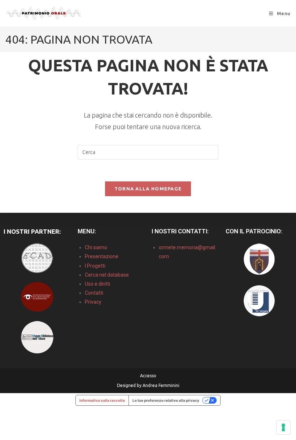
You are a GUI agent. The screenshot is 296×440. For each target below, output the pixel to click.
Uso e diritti (97, 284)
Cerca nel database (107, 275)
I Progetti (95, 266)
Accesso (148, 375)
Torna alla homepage (148, 188)
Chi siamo (96, 247)
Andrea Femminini (161, 385)
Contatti (94, 293)
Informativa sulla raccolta (102, 400)
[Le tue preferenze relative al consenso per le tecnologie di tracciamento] (283, 427)
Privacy (93, 302)
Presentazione (101, 256)
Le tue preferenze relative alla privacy (165, 400)
